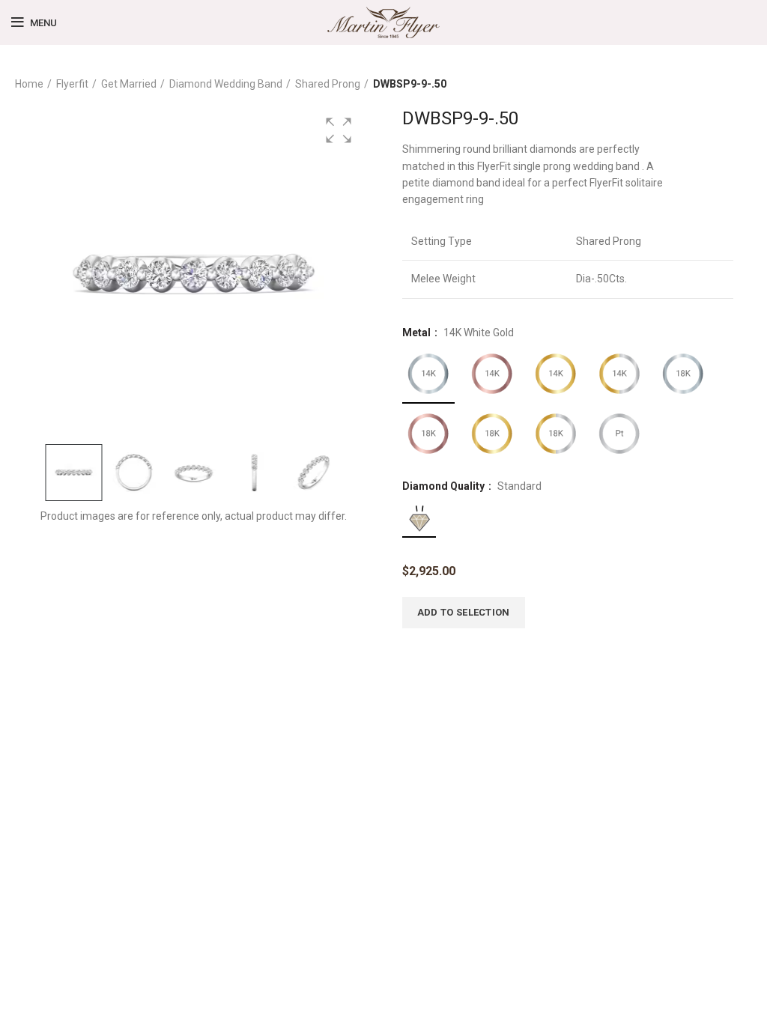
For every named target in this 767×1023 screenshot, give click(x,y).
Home (29, 84)
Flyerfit (72, 84)
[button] (338, 130)
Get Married (129, 84)
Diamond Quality (444, 486)
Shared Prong (327, 84)
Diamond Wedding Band (225, 84)
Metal (417, 332)
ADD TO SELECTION (463, 612)
